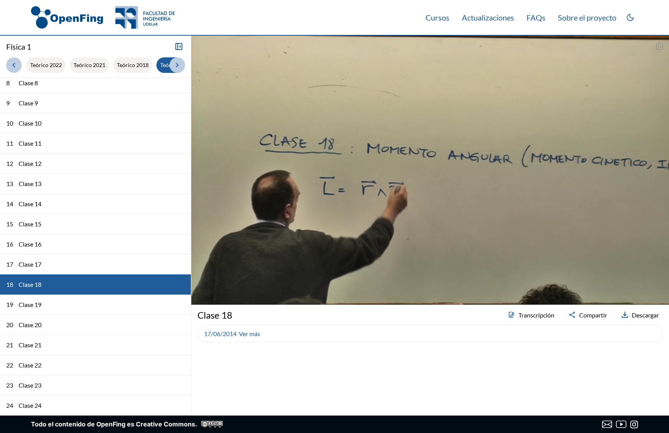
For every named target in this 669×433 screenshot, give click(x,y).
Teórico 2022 (46, 65)
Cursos (437, 17)
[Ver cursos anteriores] (14, 65)
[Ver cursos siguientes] (177, 65)
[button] (200, 278)
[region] (430, 170)
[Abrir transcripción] (660, 46)
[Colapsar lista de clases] (179, 46)
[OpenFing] (103, 17)
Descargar (645, 315)
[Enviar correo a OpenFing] (607, 424)
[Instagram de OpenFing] (634, 424)
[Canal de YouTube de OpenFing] (621, 424)
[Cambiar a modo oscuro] (630, 17)
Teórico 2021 (89, 65)
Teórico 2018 (133, 65)
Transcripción (536, 315)
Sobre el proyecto (587, 17)
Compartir (593, 315)
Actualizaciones (488, 17)
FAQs (536, 17)
